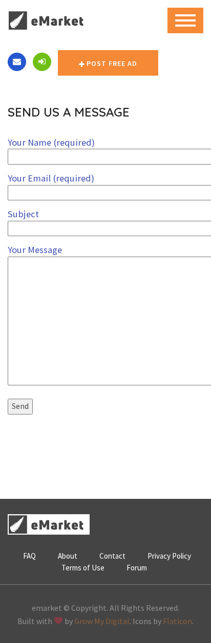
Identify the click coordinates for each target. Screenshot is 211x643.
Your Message (35, 250)
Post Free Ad (112, 63)
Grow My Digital (102, 621)
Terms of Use (82, 567)
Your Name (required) (51, 142)
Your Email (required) (51, 178)
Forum (136, 567)
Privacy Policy (169, 556)
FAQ (29, 556)
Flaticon (177, 621)
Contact (112, 556)
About (67, 556)
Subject (23, 214)
